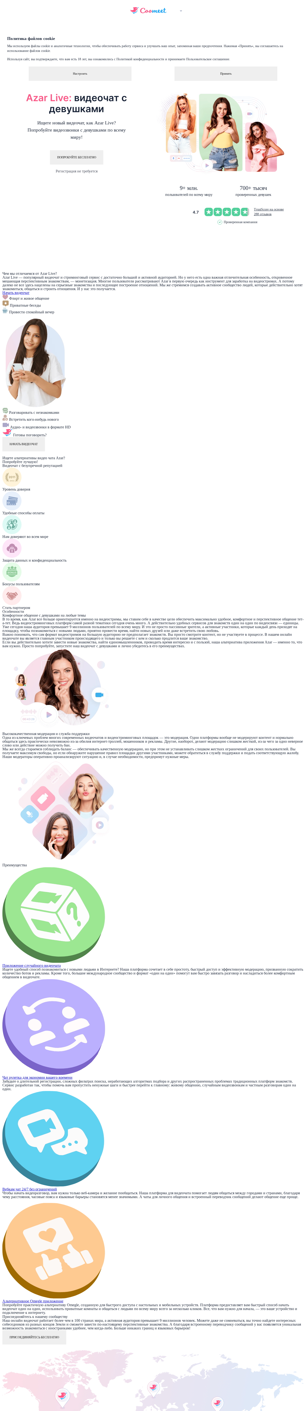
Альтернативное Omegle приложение (32, 1301)
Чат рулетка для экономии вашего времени (37, 1077)
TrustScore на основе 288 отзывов (269, 212)
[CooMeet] (148, 13)
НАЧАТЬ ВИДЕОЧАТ (24, 444)
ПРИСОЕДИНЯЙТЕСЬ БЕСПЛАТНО (34, 1337)
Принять (226, 73)
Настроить (80, 73)
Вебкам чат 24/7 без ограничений (29, 1189)
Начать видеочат (15, 293)
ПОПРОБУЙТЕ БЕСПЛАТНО (76, 157)
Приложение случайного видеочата (31, 965)
